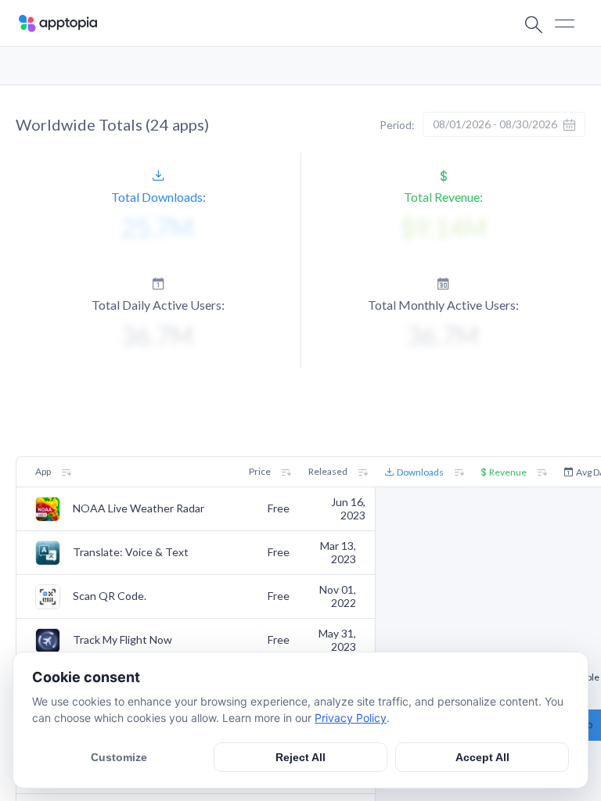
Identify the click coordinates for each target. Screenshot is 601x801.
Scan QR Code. (109, 596)
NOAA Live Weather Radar (138, 508)
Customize (119, 757)
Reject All (300, 757)
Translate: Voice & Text (131, 552)
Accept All (482, 757)
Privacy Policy (351, 717)
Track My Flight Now (122, 640)
